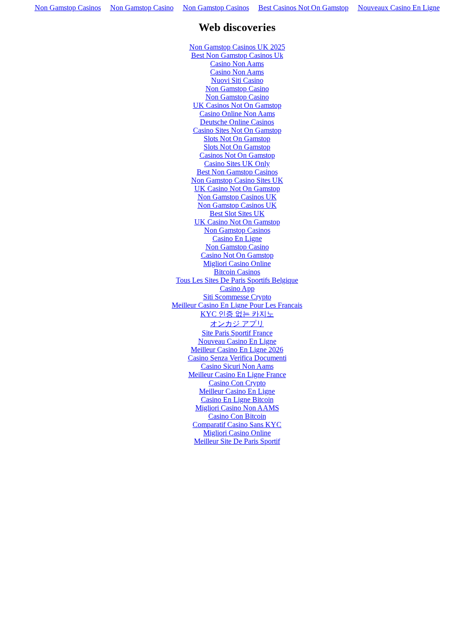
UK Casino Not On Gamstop (237, 188)
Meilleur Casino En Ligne (237, 391)
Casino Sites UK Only (237, 163)
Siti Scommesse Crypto (237, 297)
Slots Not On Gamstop (237, 139)
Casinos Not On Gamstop (237, 155)
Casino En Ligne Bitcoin (237, 399)
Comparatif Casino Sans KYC (237, 424)
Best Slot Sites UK (237, 213)
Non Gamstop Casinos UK (237, 197)
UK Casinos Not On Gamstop (237, 105)
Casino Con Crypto (237, 383)
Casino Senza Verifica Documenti (237, 358)
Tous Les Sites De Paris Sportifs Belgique (237, 280)
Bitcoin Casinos (237, 272)
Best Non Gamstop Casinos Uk (237, 55)
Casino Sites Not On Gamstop (237, 130)
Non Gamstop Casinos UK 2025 (237, 47)
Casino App (237, 288)
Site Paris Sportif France (237, 333)
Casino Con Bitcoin (237, 416)
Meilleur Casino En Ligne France (237, 374)
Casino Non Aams (237, 64)
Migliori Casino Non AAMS (237, 408)
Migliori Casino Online (237, 263)
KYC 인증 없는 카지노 (237, 314)
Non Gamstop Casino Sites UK (237, 180)
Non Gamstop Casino (142, 8)
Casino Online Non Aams (237, 114)
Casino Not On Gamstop (237, 255)
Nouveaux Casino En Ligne (399, 8)
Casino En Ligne (237, 238)
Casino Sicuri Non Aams (237, 366)
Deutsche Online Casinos (237, 122)
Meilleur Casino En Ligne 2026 (237, 349)
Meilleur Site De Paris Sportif (237, 441)
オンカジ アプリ (237, 324)
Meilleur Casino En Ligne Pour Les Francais (237, 305)
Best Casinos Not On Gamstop (303, 8)
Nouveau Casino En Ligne (237, 341)
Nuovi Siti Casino (237, 80)
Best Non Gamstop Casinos (237, 172)
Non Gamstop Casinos (68, 8)
